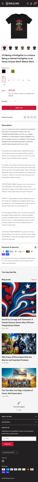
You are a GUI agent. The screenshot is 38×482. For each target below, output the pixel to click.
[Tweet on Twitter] (31, 117)
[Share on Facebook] (25, 117)
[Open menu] (3, 3)
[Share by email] (35, 117)
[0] (35, 3)
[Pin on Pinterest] (28, 117)
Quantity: (4, 101)
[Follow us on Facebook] (3, 461)
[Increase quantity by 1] (20, 101)
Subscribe (7, 444)
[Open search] (28, 3)
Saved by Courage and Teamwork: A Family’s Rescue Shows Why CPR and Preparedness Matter (18, 322)
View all (33, 280)
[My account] (31, 3)
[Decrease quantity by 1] (10, 101)
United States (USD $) (8, 452)
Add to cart (19, 108)
